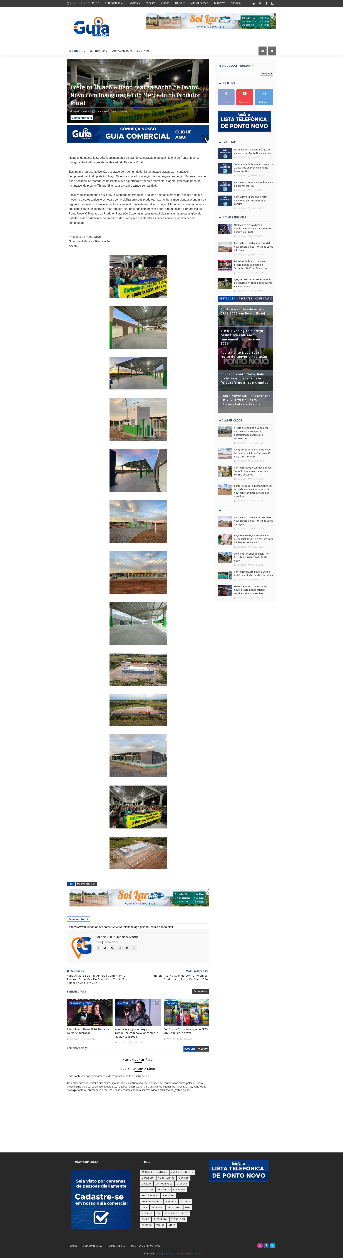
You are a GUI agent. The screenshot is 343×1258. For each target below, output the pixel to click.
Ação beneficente (182, 1172)
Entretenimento (152, 1201)
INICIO (95, 3)
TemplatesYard (193, 1253)
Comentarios (264, 299)
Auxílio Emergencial (154, 1172)
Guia (144, 1207)
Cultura (146, 1184)
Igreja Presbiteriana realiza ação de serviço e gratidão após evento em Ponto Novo (253, 283)
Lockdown (174, 1207)
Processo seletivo (177, 1213)
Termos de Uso (116, 1245)
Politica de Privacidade (145, 1245)
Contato (143, 50)
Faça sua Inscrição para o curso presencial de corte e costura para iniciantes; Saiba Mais (253, 539)
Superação (160, 1219)
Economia (179, 1189)
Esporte (171, 1201)
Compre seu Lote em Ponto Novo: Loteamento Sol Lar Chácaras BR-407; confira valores (252, 453)
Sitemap (236, 3)
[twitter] (253, 3)
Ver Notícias (98, 50)
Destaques (227, 298)
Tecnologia (178, 1219)
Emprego (168, 1195)
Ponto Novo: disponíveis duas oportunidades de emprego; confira (250, 201)
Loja (187, 1207)
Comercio (148, 1178)
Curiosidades (164, 1184)
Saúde (145, 1219)
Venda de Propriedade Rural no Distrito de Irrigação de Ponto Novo (251, 557)
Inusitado (157, 1207)
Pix (159, 1213)
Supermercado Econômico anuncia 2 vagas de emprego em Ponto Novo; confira (253, 168)
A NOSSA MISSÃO (199, 3)
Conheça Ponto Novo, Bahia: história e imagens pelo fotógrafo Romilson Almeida (245, 379)
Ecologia (163, 1189)
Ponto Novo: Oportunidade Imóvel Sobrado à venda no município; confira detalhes (253, 471)
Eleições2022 (150, 1195)
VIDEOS (165, 3)
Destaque (123, 1002)
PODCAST (150, 3)
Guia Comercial (122, 50)
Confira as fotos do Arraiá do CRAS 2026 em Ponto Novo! (186, 1031)
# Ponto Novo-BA (86, 883)
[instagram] (260, 3)
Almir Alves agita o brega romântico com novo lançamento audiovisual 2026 (136, 1033)
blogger (189, 1048)
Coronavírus (166, 1178)
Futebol (186, 1201)
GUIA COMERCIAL (114, 3)
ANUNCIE (180, 3)
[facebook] (266, 3)
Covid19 (184, 1178)
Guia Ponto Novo (174, 1253)
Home (76, 51)
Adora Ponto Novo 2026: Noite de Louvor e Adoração (88, 1031)
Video (172, 1225)
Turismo (147, 1225)
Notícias (147, 1213)
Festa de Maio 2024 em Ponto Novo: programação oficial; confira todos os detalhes (250, 590)
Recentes (245, 298)
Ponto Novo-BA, (119, 111)
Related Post (77, 991)
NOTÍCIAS (135, 3)
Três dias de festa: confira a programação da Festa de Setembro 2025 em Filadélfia (250, 265)
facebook (202, 1048)
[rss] (272, 3)
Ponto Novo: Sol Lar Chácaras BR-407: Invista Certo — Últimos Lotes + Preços (253, 247)
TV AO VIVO (219, 3)
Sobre (73, 1245)
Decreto (182, 1184)
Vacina (160, 1225)
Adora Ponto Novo (80, 1002)
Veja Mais (202, 991)
